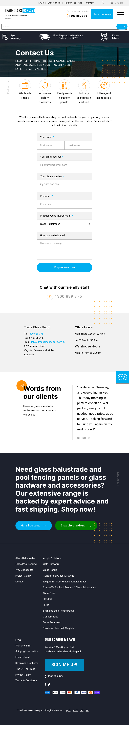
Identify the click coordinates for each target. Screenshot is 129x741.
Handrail (47, 599)
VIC (81, 710)
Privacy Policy (23, 674)
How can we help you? (52, 235)
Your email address (51, 156)
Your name (47, 137)
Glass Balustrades (25, 558)
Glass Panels (50, 569)
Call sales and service (78, 13)
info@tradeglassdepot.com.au (48, 341)
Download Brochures (26, 663)
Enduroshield (54, 3)
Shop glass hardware (73, 525)
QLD (68, 710)
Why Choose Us (24, 569)
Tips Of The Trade (73, 3)
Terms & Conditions (26, 680)
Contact (90, 3)
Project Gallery (23, 575)
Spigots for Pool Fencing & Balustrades (65, 581)
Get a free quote (102, 14)
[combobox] (64, 26)
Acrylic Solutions (52, 558)
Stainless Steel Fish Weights (58, 628)
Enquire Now (61, 267)
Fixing (46, 604)
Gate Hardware (51, 564)
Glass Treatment (52, 622)
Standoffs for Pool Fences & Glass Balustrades (69, 587)
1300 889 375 (68, 296)
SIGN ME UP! (64, 664)
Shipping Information (26, 651)
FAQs (41, 3)
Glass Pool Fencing (26, 564)
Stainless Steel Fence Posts (58, 610)
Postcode (46, 196)
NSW (75, 710)
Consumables (50, 616)
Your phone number (52, 176)
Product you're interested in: (56, 215)
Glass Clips (49, 593)
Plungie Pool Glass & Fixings (58, 575)
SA (87, 710)
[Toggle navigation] (120, 14)
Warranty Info (23, 645)
